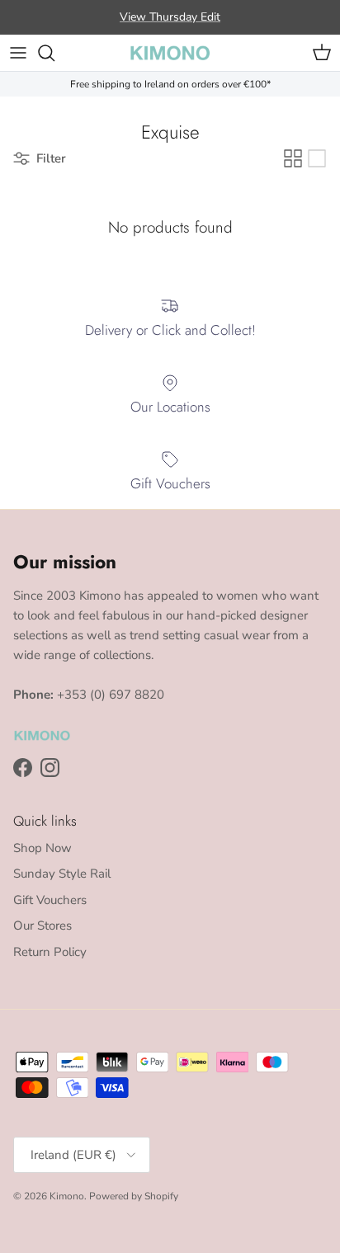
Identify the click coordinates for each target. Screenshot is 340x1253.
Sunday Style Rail (62, 873)
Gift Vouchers (50, 900)
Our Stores (42, 925)
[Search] (54, 53)
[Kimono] (170, 53)
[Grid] (293, 158)
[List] (317, 158)
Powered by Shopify (133, 1196)
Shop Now (42, 848)
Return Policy (50, 952)
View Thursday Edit (170, 17)
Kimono (67, 1196)
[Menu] (18, 53)
